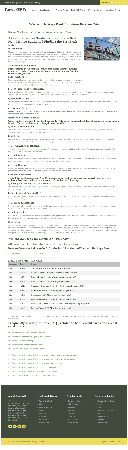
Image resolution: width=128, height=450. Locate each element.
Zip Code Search (69, 244)
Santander (101, 420)
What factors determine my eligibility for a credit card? (32, 337)
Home (33, 10)
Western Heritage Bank (58, 32)
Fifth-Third (101, 413)
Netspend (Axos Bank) (105, 401)
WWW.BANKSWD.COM (22, 441)
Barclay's (71, 410)
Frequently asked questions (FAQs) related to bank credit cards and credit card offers (43, 359)
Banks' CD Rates (78, 10)
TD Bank (71, 416)
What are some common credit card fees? (27, 345)
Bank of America (45, 407)
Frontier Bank (102, 423)
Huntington (72, 420)
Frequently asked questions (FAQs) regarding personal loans (34, 367)
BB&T (99, 407)
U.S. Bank (42, 416)
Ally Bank (71, 407)
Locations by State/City (42, 244)
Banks (11, 32)
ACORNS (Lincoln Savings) (107, 410)
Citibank (42, 410)
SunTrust (71, 413)
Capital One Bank (45, 401)
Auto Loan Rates (113, 10)
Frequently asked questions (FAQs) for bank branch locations (34, 371)
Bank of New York (46, 423)
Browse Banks (62, 10)
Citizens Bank (73, 404)
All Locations (16, 244)
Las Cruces (38, 32)
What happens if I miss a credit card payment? (29, 333)
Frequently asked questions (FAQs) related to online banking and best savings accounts (44, 355)
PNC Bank (43, 420)
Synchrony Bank (74, 401)
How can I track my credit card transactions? (28, 349)
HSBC (99, 404)
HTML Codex (115, 441)
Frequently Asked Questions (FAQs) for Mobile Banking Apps (34, 375)
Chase (41, 404)
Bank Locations (46, 10)
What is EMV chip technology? (23, 341)
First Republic (73, 423)
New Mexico (23, 32)
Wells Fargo (43, 413)
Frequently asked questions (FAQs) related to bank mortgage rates (37, 363)
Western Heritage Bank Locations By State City (64, 24)
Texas (41, 254)
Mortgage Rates (95, 10)
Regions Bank (102, 416)
